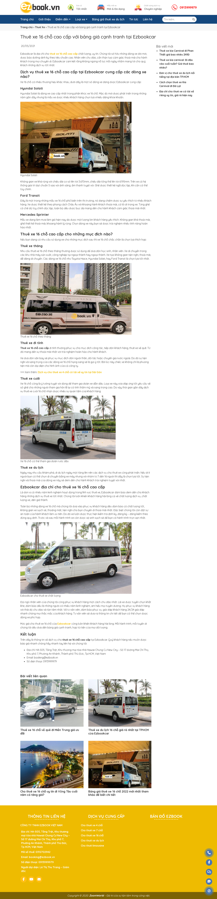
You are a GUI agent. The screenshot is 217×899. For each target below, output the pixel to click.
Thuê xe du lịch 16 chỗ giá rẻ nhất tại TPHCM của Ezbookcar (118, 731)
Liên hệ (147, 19)
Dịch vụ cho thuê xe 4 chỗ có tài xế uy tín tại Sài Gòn (70, 372)
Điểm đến (62, 19)
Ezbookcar (64, 623)
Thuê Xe (40, 27)
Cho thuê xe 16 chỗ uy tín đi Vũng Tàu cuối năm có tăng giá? (48, 793)
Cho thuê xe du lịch (92, 840)
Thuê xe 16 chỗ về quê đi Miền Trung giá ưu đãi (49, 731)
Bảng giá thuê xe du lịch (108, 19)
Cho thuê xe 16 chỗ (92, 835)
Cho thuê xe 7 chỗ (92, 830)
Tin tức (133, 19)
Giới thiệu (44, 19)
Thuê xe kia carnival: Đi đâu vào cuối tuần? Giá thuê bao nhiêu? (176, 63)
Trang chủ (27, 19)
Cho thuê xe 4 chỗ (92, 825)
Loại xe (80, 19)
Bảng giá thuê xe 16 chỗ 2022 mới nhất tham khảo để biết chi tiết (118, 793)
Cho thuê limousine (92, 845)
